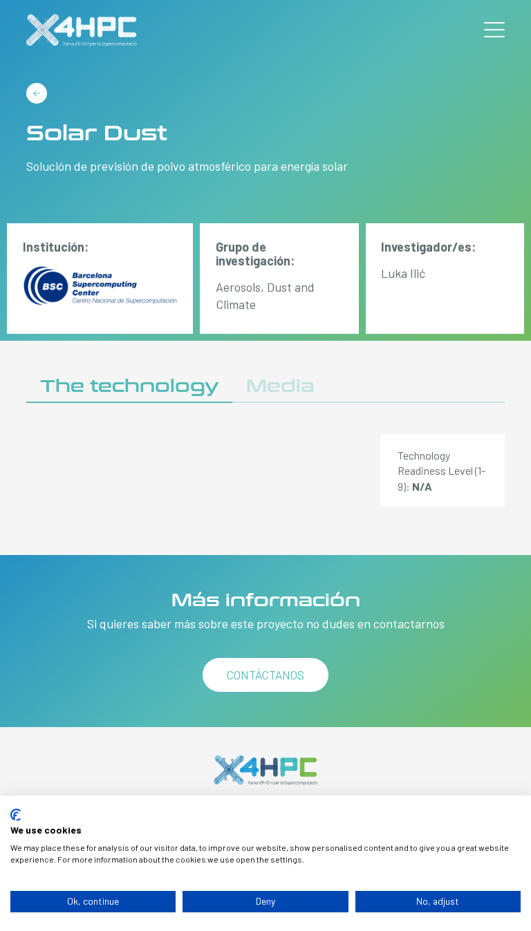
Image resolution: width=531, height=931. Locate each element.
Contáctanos (265, 674)
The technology (129, 386)
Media (280, 386)
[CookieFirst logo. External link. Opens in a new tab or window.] (15, 815)
